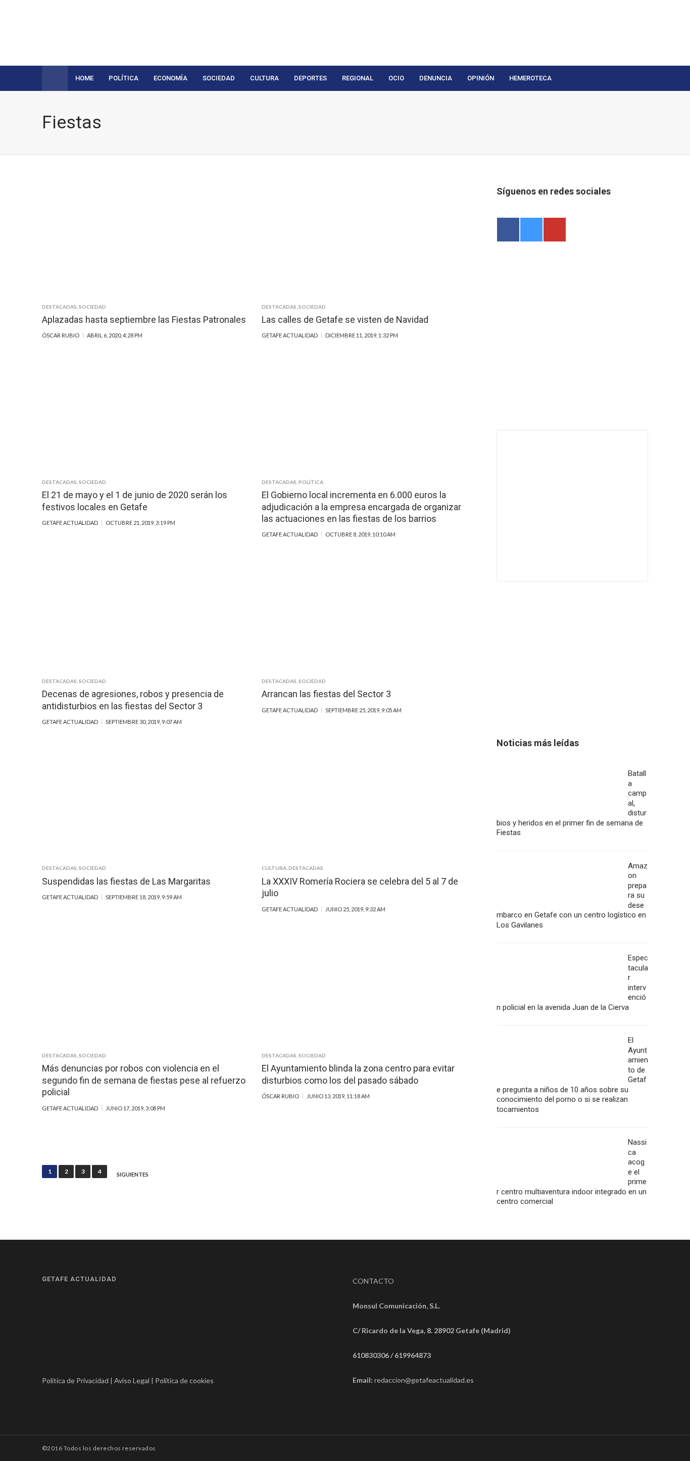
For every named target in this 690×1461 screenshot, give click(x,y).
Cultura (264, 78)
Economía (170, 78)
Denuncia (435, 78)
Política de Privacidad (75, 1380)
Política (123, 78)
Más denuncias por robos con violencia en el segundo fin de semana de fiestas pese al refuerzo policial (143, 1080)
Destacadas (59, 307)
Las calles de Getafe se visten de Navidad (345, 319)
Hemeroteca (530, 78)
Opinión (480, 78)
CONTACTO (373, 1281)
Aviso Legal (132, 1380)
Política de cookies (184, 1380)
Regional (357, 78)
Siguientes (133, 1175)
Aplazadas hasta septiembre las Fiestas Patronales (144, 319)
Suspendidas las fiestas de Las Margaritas (126, 881)
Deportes (310, 78)
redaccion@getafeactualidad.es (424, 1380)
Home (84, 78)
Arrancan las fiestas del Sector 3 (326, 694)
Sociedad (219, 78)
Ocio (396, 78)
